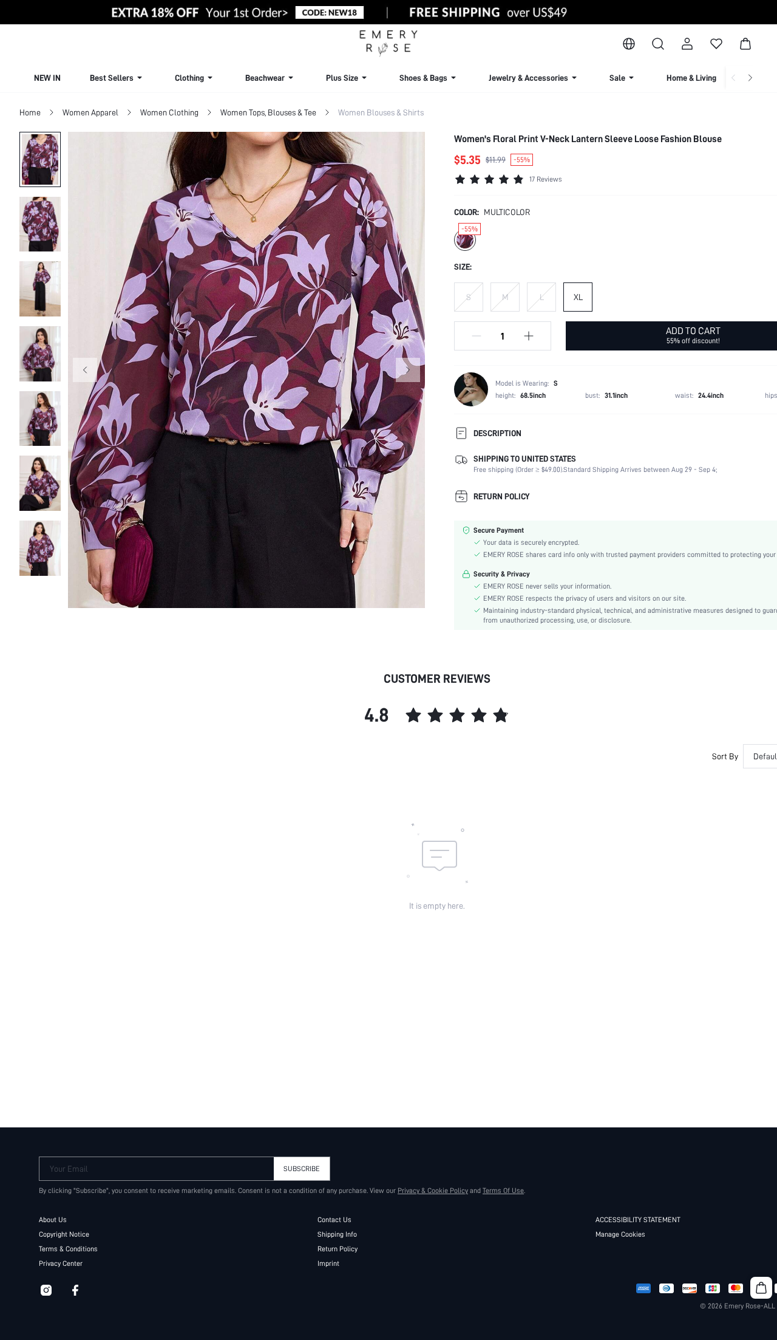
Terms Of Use (503, 1190)
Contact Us (334, 1219)
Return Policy (337, 1249)
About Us (53, 1219)
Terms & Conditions (68, 1249)
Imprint (328, 1263)
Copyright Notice (64, 1234)
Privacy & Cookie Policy (433, 1190)
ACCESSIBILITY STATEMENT (637, 1219)
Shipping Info (337, 1234)
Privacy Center (61, 1263)
